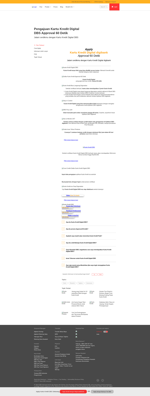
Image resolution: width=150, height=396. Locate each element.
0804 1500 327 (85, 343)
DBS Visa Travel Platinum (41, 365)
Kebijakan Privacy (52, 379)
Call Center (79, 355)
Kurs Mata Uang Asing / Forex (63, 364)
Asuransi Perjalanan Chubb (62, 354)
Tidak (100, 274)
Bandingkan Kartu (39, 356)
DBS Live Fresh (38, 363)
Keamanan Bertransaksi (82, 361)
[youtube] (102, 380)
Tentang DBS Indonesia (40, 373)
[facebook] (98, 380)
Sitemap (57, 369)
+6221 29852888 (80, 345)
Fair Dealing (62, 379)
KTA (56, 346)
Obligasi (36, 348)
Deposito (36, 346)
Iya (94, 274)
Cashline (57, 348)
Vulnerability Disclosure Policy (76, 379)
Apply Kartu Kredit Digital (41, 358)
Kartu (64, 283)
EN (104, 331)
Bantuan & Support (111, 1)
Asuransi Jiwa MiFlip (60, 356)
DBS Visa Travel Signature (41, 367)
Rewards (72, 283)
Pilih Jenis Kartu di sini (71, 140)
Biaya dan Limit (59, 362)
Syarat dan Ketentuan (40, 379)
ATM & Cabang (98, 1)
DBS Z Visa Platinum (39, 361)
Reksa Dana (37, 350)
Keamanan (89, 283)
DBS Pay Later (38, 359)
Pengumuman (38, 375)
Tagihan (80, 283)
